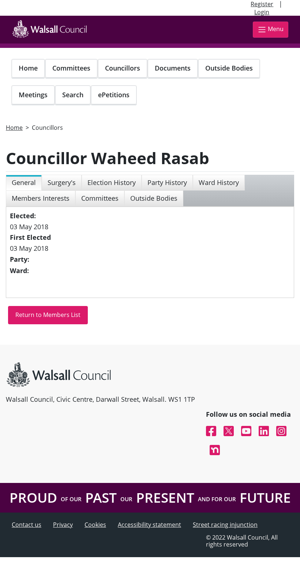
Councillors (122, 68)
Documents (173, 68)
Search (72, 94)
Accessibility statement (149, 525)
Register (262, 4)
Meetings (33, 94)
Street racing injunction (225, 525)
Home (28, 68)
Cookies (95, 525)
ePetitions (114, 94)
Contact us (26, 525)
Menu (276, 29)
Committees (71, 68)
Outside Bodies (229, 68)
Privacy (63, 525)
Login (261, 12)
